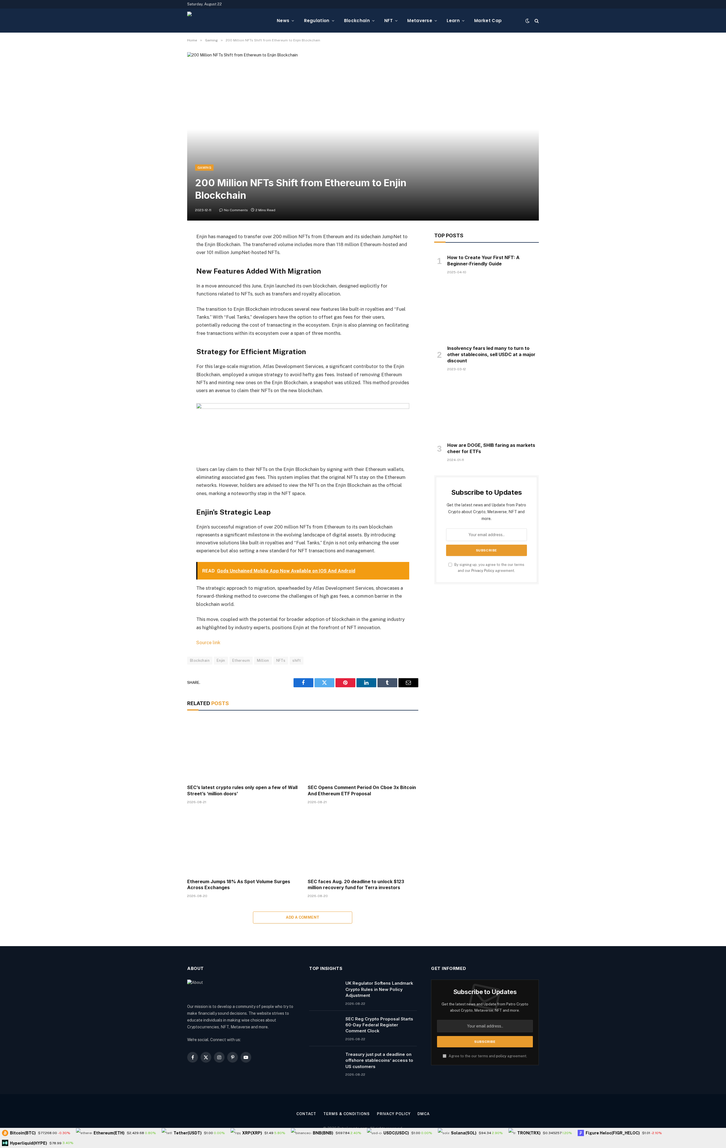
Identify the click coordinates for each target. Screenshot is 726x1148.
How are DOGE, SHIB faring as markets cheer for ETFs (491, 448)
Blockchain (357, 21)
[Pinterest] (167, 294)
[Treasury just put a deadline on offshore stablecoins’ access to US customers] (324, 1061)
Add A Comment (302, 917)
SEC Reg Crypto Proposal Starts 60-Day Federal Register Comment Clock (379, 1025)
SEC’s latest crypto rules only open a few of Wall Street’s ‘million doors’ (242, 790)
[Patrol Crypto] (227, 21)
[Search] (536, 20)
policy (501, 1056)
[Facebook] (167, 251)
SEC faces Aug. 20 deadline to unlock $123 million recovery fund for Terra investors (356, 885)
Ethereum (241, 660)
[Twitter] (167, 265)
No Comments (236, 210)
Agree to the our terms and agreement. (487, 1056)
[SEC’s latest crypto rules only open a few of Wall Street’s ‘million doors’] (242, 749)
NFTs (281, 660)
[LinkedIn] (167, 280)
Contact (306, 1114)
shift (296, 660)
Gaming (204, 167)
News (283, 21)
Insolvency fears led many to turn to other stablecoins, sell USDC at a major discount (491, 354)
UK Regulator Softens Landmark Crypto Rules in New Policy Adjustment (379, 989)
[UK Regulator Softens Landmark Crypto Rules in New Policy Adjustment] (324, 990)
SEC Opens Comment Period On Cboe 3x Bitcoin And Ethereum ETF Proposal (362, 790)
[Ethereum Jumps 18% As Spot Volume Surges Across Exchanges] (242, 843)
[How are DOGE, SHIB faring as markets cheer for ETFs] (486, 408)
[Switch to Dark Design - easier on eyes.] (527, 20)
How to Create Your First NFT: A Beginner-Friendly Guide (483, 261)
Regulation (317, 21)
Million (263, 660)
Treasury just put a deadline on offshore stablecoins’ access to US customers (379, 1060)
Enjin (221, 660)
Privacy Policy (482, 570)
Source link (208, 642)
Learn (453, 21)
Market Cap (488, 21)
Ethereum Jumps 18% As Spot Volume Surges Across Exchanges (238, 885)
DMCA (423, 1114)
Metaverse (419, 21)
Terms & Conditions (346, 1114)
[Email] (167, 309)
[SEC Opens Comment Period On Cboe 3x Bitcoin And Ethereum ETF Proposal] (363, 749)
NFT (388, 21)
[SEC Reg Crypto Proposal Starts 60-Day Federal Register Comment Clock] (324, 1026)
